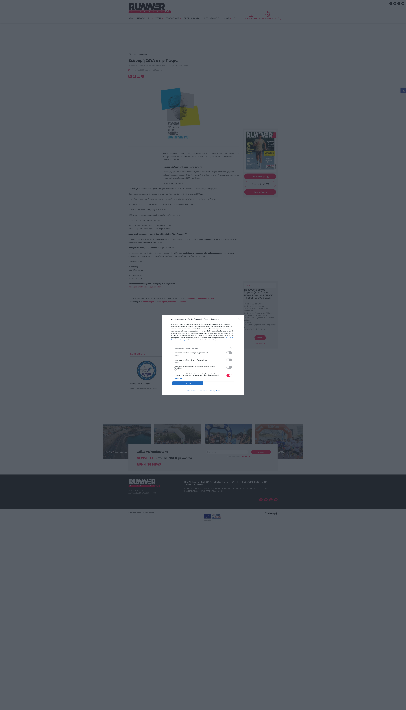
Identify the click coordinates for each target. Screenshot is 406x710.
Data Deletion (191, 391)
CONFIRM (188, 383)
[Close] (240, 319)
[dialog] (203, 355)
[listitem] (203, 348)
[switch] (229, 352)
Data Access (203, 391)
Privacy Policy (215, 391)
